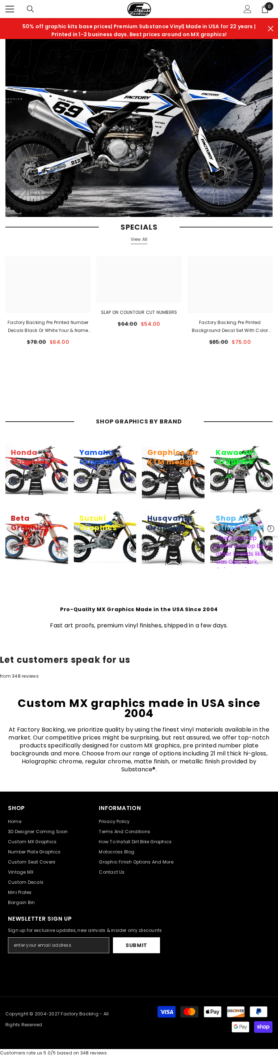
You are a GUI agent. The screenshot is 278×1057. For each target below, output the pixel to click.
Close (270, 29)
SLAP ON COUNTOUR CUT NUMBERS (139, 312)
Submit (136, 945)
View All (139, 239)
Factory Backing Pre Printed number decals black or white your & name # (48, 326)
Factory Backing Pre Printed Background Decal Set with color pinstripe (230, 326)
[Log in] (248, 9)
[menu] (9, 9)
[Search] (30, 9)
